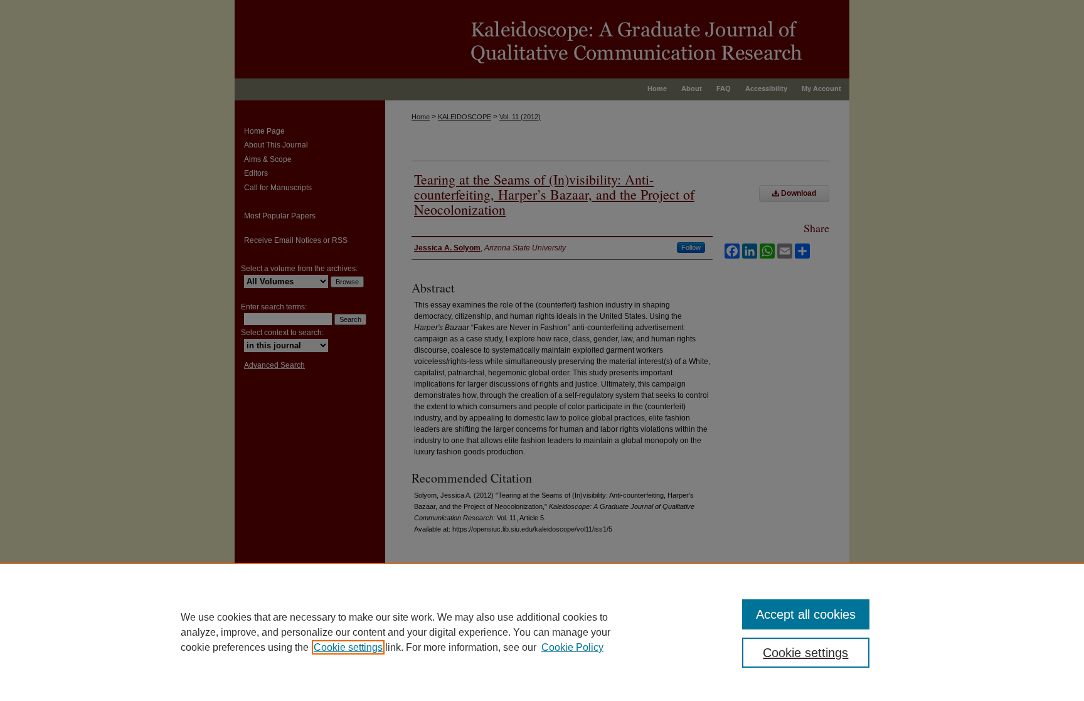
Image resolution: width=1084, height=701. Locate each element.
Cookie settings (348, 647)
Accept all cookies (806, 614)
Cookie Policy (572, 647)
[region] (542, 632)
